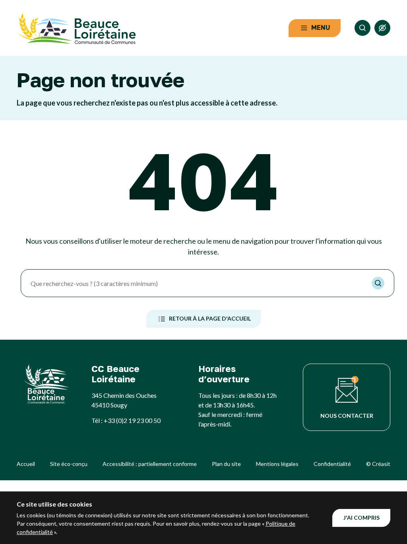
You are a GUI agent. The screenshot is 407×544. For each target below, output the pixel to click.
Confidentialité (332, 463)
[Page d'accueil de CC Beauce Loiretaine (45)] (76, 28)
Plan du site (226, 463)
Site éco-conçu (68, 463)
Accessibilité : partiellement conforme (150, 463)
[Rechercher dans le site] (362, 28)
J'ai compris (361, 517)
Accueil (26, 463)
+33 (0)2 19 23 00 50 (132, 420)
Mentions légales (277, 463)
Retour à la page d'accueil (210, 318)
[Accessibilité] (382, 28)
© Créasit (378, 463)
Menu (320, 27)
